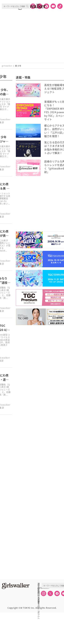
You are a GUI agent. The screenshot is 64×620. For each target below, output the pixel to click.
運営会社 (39, 584)
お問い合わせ (39, 592)
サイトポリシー (39, 596)
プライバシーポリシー (39, 599)
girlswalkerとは (39, 588)
